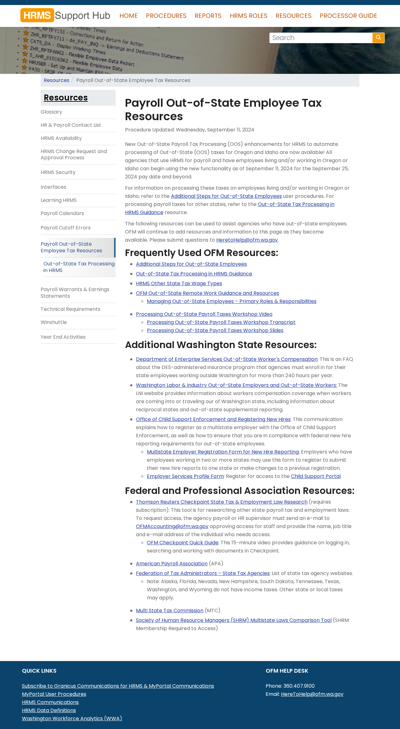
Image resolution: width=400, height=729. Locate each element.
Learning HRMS (59, 200)
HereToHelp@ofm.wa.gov (312, 694)
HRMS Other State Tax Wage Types (179, 283)
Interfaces (53, 187)
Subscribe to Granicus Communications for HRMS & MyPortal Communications (118, 686)
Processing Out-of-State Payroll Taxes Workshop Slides (215, 330)
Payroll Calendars (62, 213)
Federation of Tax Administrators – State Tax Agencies (203, 573)
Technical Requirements (70, 309)
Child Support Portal (316, 476)
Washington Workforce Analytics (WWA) (72, 718)
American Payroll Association (172, 563)
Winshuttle (54, 322)
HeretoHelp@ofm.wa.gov (247, 240)
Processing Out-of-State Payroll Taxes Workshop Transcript (221, 322)
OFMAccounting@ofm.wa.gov (172, 526)
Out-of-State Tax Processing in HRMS (79, 267)
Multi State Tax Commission (169, 610)
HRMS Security (58, 172)
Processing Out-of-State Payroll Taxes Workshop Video (204, 314)
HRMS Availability (61, 138)
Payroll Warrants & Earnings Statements (75, 293)
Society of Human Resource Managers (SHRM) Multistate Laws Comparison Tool (234, 620)
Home (128, 16)
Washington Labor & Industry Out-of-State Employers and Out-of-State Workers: (236, 385)
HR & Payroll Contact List (71, 125)
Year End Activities (63, 337)
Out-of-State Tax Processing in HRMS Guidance (194, 273)
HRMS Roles (249, 16)
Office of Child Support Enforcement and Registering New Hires (213, 419)
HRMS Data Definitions (49, 710)
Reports (208, 16)
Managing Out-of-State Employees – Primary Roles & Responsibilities (232, 301)
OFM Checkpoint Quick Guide (182, 542)
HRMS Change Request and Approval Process (74, 155)
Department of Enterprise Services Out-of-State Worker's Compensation (227, 359)
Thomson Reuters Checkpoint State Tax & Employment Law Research (222, 502)
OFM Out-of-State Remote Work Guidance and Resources (207, 293)
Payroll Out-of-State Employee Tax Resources (71, 247)
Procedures (166, 16)
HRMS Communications (50, 702)
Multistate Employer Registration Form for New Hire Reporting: (223, 451)
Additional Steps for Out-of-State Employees (226, 196)
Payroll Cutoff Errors (66, 227)
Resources (294, 16)
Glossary (51, 112)
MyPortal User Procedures (54, 694)
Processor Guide (348, 16)
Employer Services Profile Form (185, 476)
